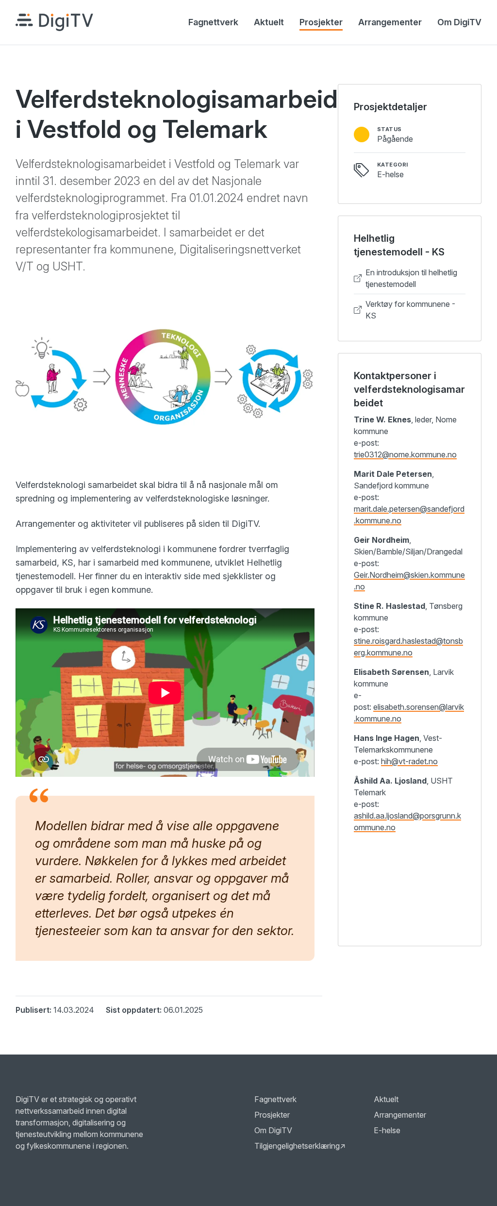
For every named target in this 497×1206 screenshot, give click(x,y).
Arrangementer (390, 22)
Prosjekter (321, 22)
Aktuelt (269, 22)
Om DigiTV (459, 22)
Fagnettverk (213, 22)
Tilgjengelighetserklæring (300, 1146)
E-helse (387, 1130)
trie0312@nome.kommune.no (405, 454)
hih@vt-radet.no (409, 761)
